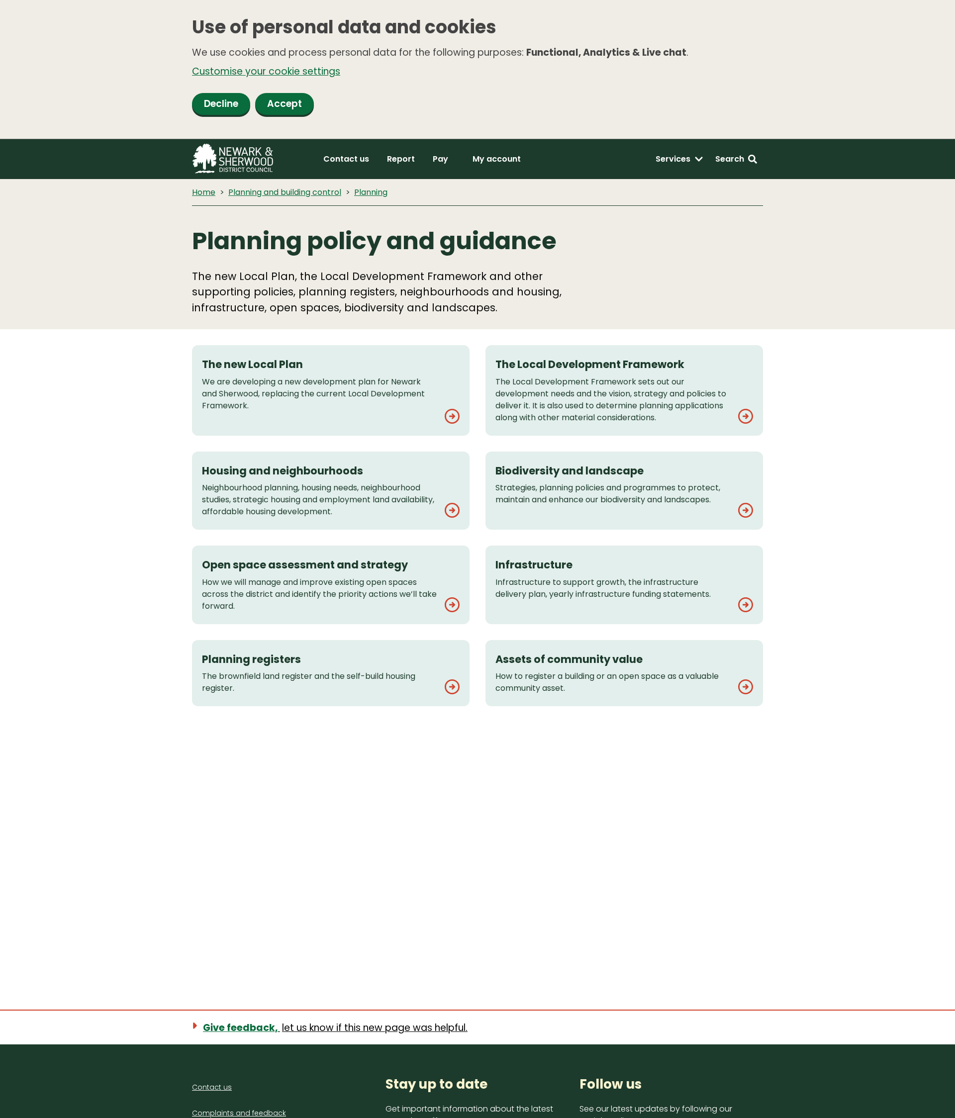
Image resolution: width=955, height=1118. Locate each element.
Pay (440, 159)
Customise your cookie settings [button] (266, 71)
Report (401, 159)
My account (497, 159)
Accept (284, 103)
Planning (370, 192)
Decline (221, 103)
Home (203, 192)
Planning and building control (284, 192)
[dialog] (477, 69)
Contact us (346, 159)
